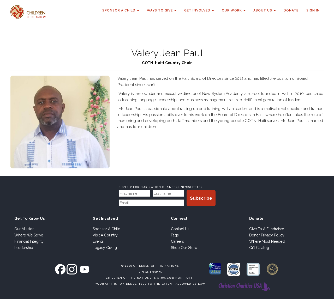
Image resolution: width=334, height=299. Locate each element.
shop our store (184, 248)
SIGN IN (313, 10)
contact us (180, 229)
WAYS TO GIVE (160, 10)
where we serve (28, 235)
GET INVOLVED (197, 10)
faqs (175, 235)
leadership (23, 248)
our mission (24, 229)
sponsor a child (106, 229)
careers (177, 241)
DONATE (291, 10)
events (98, 241)
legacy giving (105, 248)
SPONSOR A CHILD (119, 10)
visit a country (105, 235)
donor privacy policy (266, 235)
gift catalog (259, 248)
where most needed (267, 241)
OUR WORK (232, 10)
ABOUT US (263, 10)
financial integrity (29, 241)
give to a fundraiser (266, 229)
